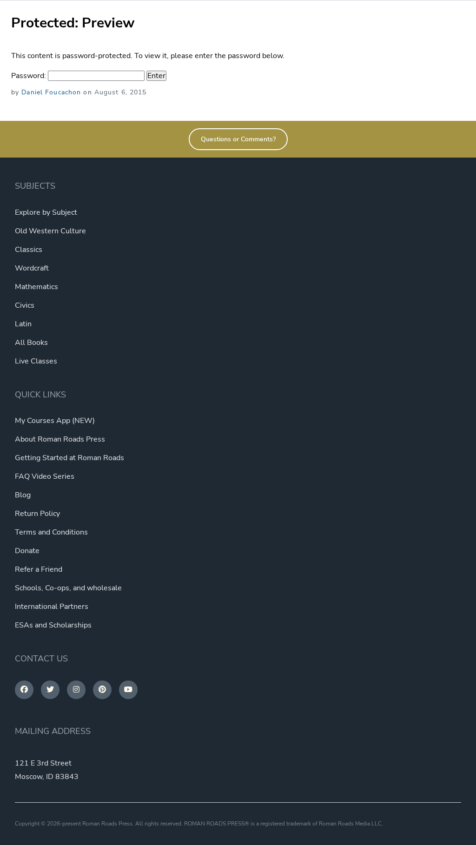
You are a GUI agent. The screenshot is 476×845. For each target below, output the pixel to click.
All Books (31, 342)
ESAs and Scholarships (53, 625)
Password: (29, 76)
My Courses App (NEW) (55, 421)
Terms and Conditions (51, 532)
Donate (27, 551)
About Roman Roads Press (60, 439)
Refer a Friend (38, 569)
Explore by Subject (46, 212)
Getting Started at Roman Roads (69, 458)
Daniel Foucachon (51, 92)
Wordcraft (32, 268)
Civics (24, 305)
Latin (23, 324)
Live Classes (36, 361)
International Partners (51, 606)
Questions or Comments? (238, 139)
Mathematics (36, 287)
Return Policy (37, 513)
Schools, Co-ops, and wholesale (68, 588)
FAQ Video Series (44, 476)
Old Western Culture (50, 231)
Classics (28, 249)
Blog (23, 495)
